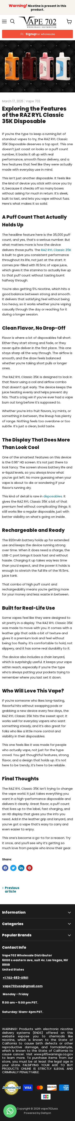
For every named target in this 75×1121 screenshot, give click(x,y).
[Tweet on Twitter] (13, 868)
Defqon (46, 1113)
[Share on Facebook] (5, 868)
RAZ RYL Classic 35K (56, 250)
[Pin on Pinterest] (29, 868)
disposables (52, 496)
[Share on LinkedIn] (21, 868)
